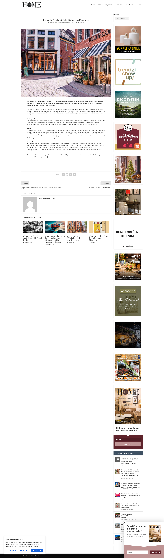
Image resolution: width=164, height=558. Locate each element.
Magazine (108, 5)
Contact (138, 5)
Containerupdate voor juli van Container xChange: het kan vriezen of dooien (55, 239)
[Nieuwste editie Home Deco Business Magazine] (99, 227)
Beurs (130, 489)
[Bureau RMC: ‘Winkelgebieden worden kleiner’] (77, 227)
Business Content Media (32, 555)
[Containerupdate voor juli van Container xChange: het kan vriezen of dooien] (55, 227)
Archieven (116, 14)
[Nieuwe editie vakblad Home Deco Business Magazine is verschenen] (117, 505)
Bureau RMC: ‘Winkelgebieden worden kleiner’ (74, 238)
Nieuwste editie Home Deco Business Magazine (99, 238)
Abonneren (118, 5)
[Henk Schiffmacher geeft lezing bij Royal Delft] (33, 227)
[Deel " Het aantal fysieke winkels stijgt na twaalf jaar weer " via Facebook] (63, 175)
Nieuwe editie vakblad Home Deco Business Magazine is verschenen (130, 505)
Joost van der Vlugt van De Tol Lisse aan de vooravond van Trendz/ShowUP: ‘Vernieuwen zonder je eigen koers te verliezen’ (130, 473)
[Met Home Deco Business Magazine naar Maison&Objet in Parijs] (117, 495)
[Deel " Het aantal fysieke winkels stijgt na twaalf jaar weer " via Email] (74, 175)
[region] (25, 545)
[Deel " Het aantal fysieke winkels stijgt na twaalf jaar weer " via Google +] (67, 175)
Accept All (37, 550)
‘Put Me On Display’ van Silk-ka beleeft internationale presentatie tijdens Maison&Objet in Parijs (130, 460)
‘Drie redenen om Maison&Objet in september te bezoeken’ (131, 515)
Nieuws (100, 5)
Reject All (24, 550)
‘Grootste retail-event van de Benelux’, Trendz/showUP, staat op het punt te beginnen (130, 485)
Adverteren (129, 5)
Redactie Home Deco (64, 22)
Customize (12, 550)
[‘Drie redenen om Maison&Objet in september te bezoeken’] (117, 515)
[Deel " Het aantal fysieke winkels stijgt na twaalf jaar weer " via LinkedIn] (71, 175)
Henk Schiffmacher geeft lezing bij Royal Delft (32, 238)
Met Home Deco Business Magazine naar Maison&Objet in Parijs (130, 495)
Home (93, 5)
